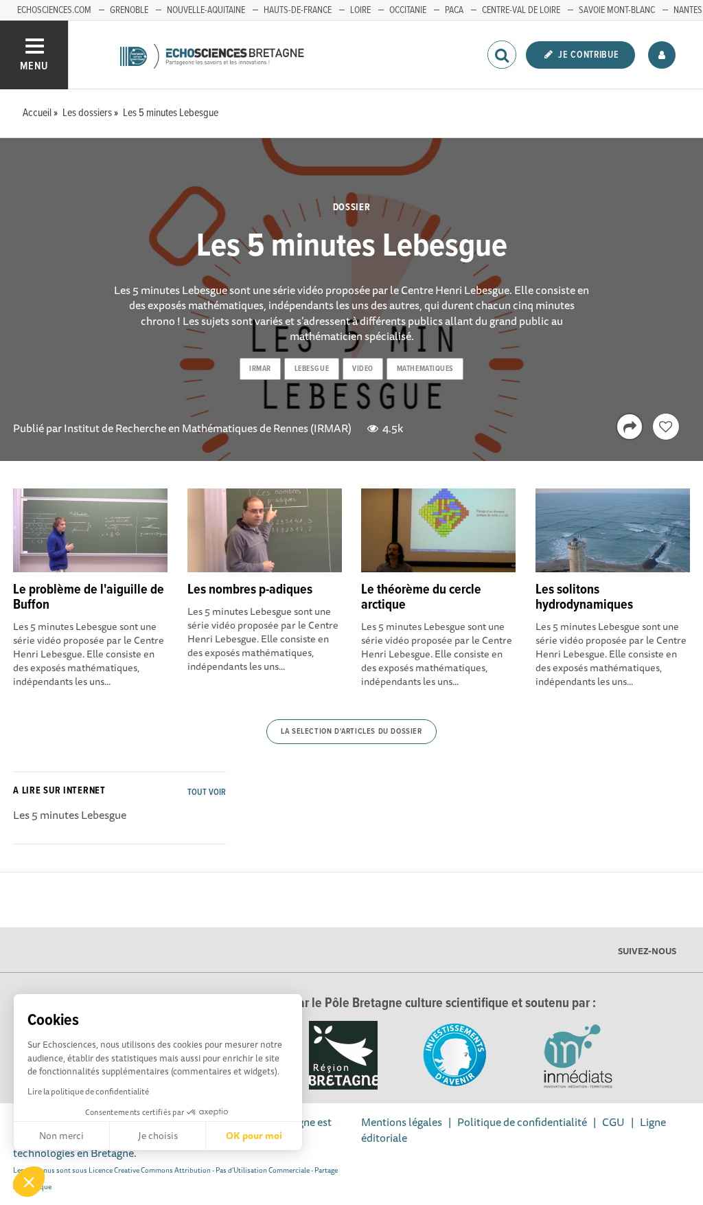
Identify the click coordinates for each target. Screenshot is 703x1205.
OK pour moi (254, 1135)
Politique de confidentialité (522, 1122)
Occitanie (407, 10)
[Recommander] (666, 426)
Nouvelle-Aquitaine (206, 10)
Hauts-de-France (298, 10)
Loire (360, 10)
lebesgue (312, 369)
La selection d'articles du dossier (351, 731)
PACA (454, 10)
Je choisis (158, 1135)
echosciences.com (54, 10)
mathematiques (425, 369)
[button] (28, 1181)
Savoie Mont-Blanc (617, 10)
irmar (260, 369)
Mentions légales (401, 1122)
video (362, 369)
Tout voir (206, 792)
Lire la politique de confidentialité (88, 1091)
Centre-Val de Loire (521, 10)
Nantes (687, 10)
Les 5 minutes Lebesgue (69, 815)
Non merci (61, 1135)
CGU (613, 1122)
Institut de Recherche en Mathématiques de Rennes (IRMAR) (208, 428)
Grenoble (129, 10)
